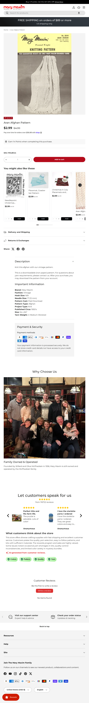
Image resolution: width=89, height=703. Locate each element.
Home (6, 30)
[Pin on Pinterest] (23, 249)
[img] (44, 499)
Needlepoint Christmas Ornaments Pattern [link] (14, 201)
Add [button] (19, 219)
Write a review (44, 591)
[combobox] (44, 13)
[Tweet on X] (13, 249)
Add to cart (59, 159)
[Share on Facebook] (18, 249)
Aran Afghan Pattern (17, 30)
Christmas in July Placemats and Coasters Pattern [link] (60, 191)
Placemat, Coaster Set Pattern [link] (37, 191)
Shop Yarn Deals (54, 2)
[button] (79, 13)
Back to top (44, 626)
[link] (15, 185)
